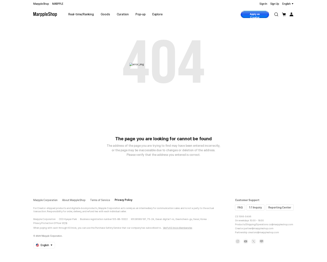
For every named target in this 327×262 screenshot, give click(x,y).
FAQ (240, 207)
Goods (105, 14)
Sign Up (274, 3)
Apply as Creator (255, 15)
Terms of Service (100, 200)
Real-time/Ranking (81, 14)
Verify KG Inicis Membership (177, 228)
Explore (157, 14)
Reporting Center (279, 207)
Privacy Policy (123, 199)
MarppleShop (41, 3)
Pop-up (140, 14)
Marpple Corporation (45, 200)
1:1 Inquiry (255, 207)
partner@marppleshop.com (258, 228)
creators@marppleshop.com (263, 232)
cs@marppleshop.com (281, 224)
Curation (123, 14)
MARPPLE (57, 3)
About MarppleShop (74, 200)
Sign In (263, 3)
